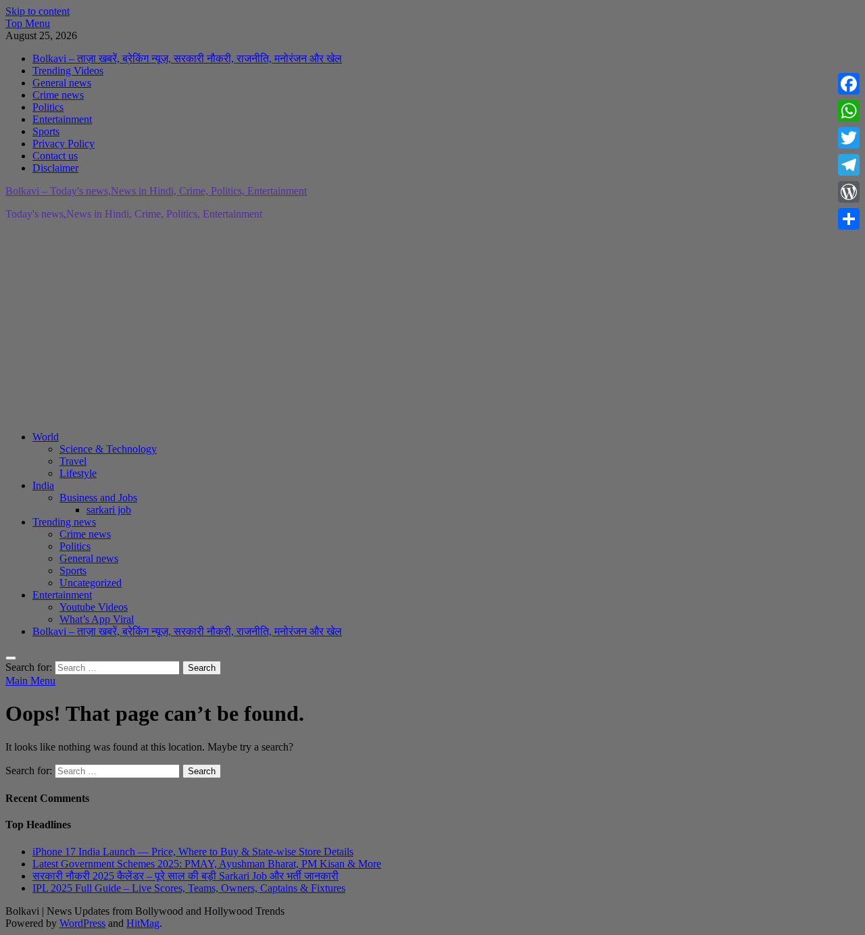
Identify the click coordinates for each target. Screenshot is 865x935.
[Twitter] (848, 137)
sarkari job (108, 509)
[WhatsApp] (848, 110)
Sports (45, 131)
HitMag (142, 923)
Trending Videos (67, 70)
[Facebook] (848, 83)
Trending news (64, 522)
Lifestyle (78, 473)
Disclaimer (55, 168)
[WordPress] (848, 191)
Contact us (55, 155)
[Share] (848, 218)
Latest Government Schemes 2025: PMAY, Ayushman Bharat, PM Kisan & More (206, 863)
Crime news (58, 95)
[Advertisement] (410, 325)
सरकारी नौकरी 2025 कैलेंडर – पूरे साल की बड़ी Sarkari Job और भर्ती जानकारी (185, 876)
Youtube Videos (93, 607)
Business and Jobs (98, 497)
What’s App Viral (96, 619)
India (43, 485)
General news (61, 83)
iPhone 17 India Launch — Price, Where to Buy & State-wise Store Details (192, 851)
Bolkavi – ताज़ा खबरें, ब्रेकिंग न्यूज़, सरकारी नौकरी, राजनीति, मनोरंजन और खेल (187, 58)
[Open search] (10, 658)
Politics (48, 107)
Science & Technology (108, 449)
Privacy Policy (63, 143)
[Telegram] (848, 164)
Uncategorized (90, 582)
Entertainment (62, 119)
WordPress (82, 923)
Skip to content (37, 11)
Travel (72, 461)
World (45, 437)
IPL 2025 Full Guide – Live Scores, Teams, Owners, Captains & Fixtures (188, 888)
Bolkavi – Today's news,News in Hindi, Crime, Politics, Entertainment (156, 191)
